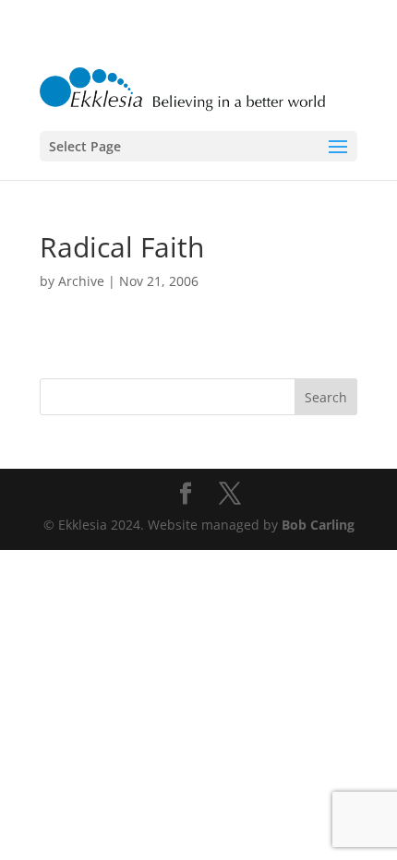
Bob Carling (318, 524)
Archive (81, 281)
